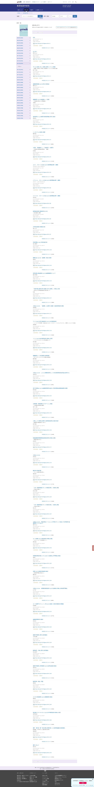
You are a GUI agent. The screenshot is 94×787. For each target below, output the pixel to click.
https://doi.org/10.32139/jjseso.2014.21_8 (43, 59)
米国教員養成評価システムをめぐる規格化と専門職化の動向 (47, 555)
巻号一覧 (26, 10)
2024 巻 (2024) (20, 37)
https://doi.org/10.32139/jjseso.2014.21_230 (43, 626)
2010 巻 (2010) (20, 77)
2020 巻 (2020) (20, 48)
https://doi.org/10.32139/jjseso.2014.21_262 (43, 720)
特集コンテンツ (45, 783)
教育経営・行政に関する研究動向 (40, 650)
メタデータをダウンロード (61, 27)
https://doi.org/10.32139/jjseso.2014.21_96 (43, 218)
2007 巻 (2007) (20, 85)
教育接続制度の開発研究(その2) (40, 211)
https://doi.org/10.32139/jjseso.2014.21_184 (43, 496)
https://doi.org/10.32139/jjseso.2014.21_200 (43, 563)
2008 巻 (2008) (20, 82)
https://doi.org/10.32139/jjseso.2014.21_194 (43, 547)
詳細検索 (41, 18)
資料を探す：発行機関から (22, 778)
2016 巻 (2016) (20, 58)
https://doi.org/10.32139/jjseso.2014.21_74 (43, 156)
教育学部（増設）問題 (38, 681)
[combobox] (55, 16)
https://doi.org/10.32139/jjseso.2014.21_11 (43, 76)
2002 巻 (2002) (20, 97)
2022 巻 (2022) (20, 43)
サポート (49, 1)
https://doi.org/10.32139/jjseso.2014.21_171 (43, 447)
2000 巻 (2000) (20, 102)
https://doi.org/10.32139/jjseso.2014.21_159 (43, 412)
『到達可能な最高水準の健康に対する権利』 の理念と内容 (46, 288)
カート (69, 1)
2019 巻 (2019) (20, 50)
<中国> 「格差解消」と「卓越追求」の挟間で (43, 147)
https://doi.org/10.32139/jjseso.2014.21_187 (43, 513)
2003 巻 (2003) (20, 95)
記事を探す (19, 780)
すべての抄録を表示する (72, 27)
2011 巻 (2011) (20, 74)
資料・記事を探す (26, 1)
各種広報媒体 (44, 784)
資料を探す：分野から (21, 777)
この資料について (39, 10)
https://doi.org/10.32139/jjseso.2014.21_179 (43, 479)
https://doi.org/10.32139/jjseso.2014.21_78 (43, 172)
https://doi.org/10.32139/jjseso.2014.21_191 (43, 530)
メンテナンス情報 (45, 778)
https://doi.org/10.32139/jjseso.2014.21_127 (43, 297)
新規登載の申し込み (33, 781)
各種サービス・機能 (33, 777)
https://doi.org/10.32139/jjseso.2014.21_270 (43, 737)
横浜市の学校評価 (37, 470)
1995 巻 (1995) (20, 115)
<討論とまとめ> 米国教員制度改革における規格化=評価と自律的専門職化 (50, 588)
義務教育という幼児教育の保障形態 (41, 355)
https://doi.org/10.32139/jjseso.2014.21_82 (43, 187)
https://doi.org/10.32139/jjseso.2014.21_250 (43, 689)
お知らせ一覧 (44, 775)
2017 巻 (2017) (20, 55)
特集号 (31, 10)
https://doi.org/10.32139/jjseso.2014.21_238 (43, 657)
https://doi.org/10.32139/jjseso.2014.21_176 (43, 462)
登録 (83, 783)
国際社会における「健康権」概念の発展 (42, 257)
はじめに (35, 51)
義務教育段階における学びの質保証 (41, 84)
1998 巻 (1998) (20, 108)
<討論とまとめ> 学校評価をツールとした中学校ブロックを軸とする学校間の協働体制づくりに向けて (51, 522)
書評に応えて (36, 745)
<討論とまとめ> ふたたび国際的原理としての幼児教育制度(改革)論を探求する (51, 372)
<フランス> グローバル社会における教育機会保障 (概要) (46, 180)
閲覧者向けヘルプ (58, 778)
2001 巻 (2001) (20, 100)
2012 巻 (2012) (20, 72)
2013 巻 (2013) (20, 69)
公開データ (32, 778)
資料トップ (20, 10)
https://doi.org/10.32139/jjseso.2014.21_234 (43, 642)
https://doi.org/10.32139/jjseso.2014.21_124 (43, 280)
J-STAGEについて (35, 1)
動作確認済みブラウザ (59, 780)
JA (72, 1)
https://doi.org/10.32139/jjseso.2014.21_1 (43, 43)
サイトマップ (57, 784)
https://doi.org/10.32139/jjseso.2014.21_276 (43, 752)
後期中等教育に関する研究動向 (40, 635)
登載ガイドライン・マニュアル (60, 777)
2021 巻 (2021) (20, 45)
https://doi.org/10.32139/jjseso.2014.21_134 (43, 330)
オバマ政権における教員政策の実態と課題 (42, 538)
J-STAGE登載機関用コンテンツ (60, 775)
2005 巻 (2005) (20, 90)
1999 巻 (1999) (20, 105)
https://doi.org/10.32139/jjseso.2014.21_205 (43, 580)
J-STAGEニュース (45, 781)
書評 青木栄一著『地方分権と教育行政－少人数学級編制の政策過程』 (49, 728)
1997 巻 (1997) (20, 110)
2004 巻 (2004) (20, 92)
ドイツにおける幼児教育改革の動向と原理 (42, 338)
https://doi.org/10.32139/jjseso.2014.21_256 (43, 704)
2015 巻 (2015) (20, 60)
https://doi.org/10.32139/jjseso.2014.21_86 (43, 203)
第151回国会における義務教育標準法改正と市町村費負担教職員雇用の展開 (50, 388)
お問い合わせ (57, 783)
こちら (92, 785)
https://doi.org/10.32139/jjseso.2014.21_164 (43, 430)
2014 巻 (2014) (20, 63)
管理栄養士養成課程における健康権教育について (44, 273)
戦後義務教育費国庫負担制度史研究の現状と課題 (44, 438)
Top (45, 770)
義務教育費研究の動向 (38, 619)
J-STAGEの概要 (32, 775)
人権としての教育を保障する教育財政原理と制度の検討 (46, 421)
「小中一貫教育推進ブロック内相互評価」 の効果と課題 (46, 487)
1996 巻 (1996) (20, 113)
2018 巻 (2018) (20, 53)
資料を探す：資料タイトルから (23, 775)
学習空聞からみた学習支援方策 (40, 242)
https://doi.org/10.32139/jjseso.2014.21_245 (43, 673)
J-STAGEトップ (19, 13)
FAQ (55, 781)
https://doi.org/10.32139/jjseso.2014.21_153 (43, 395)
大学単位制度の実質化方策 (39, 226)
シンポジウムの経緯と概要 (39, 132)
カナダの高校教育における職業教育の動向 (42, 697)
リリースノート (45, 777)
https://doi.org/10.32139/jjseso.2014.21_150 (43, 380)
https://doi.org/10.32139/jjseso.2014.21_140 (43, 347)
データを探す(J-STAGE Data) (22, 781)
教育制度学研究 (25, 13)
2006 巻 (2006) (20, 87)
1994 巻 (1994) (20, 118)
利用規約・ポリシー (33, 780)
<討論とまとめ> (36, 455)
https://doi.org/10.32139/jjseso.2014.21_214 (43, 611)
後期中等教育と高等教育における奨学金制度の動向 (44, 666)
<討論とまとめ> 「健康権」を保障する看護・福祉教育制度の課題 (48, 306)
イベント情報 (44, 780)
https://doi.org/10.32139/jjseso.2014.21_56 (43, 124)
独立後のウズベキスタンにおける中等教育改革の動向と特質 (47, 712)
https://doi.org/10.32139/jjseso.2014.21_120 (43, 265)
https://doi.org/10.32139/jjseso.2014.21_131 (43, 313)
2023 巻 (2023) (20, 40)
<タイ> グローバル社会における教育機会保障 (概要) (45, 164)
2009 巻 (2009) (20, 79)
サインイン (65, 1)
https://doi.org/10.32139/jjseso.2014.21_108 (43, 249)
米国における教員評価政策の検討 (40, 571)
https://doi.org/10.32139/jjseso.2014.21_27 (43, 91)
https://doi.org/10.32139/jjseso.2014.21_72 (43, 139)
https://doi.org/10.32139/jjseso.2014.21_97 (43, 234)
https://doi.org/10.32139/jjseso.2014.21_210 (43, 595)
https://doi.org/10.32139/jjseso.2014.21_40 (43, 108)
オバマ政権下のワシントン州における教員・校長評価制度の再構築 (48, 604)
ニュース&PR (43, 1)
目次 (34, 37)
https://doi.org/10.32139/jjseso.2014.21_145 (43, 364)
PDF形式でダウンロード (46, 47)
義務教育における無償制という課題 (41, 99)
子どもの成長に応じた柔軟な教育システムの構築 (44, 67)
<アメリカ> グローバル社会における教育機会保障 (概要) (46, 195)
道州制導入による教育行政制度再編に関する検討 (44, 116)
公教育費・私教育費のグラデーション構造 (42, 403)
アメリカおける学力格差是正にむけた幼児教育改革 (44, 321)
